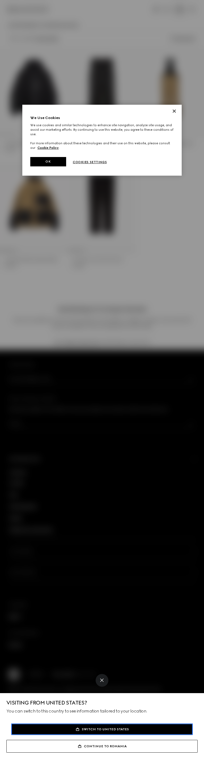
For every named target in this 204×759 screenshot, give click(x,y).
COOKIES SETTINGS (90, 162)
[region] (102, 140)
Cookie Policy (48, 148)
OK (48, 161)
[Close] (102, 680)
